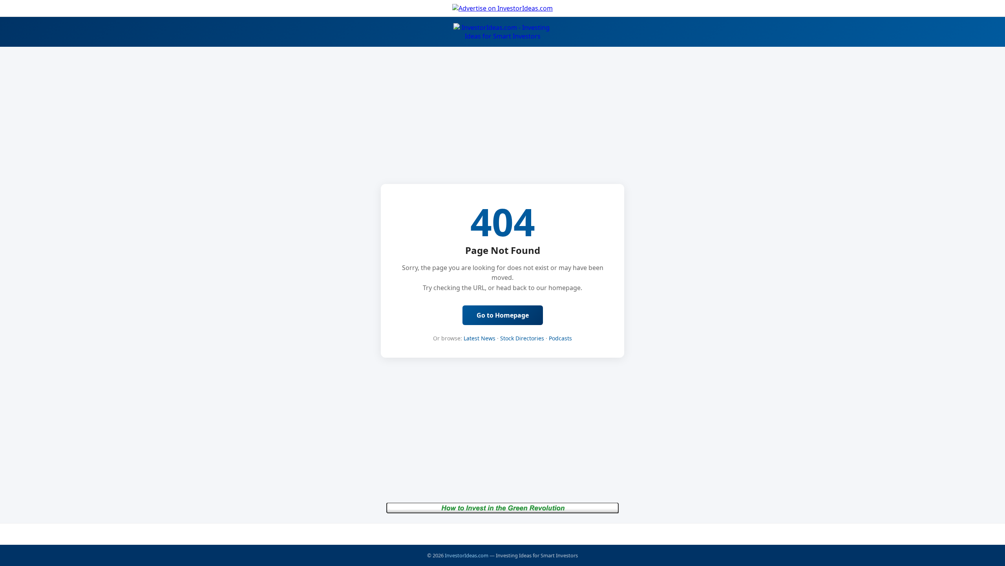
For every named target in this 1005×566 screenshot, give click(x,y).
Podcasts (560, 338)
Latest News (479, 338)
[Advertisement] (502, 534)
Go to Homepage (503, 315)
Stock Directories (522, 338)
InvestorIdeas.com (466, 555)
